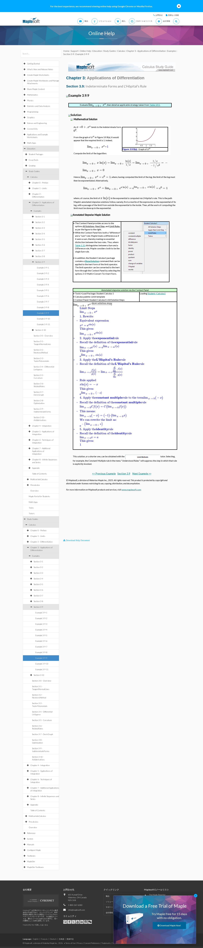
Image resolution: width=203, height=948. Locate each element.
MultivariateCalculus (39, 479)
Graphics (31, 117)
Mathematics (32, 95)
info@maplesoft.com (76, 910)
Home (66, 51)
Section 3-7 (40, 250)
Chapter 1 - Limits (39, 188)
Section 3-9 (40, 262)
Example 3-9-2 (43, 273)
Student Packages (36, 154)
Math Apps (31, 143)
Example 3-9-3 (43, 279)
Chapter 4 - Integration (41, 426)
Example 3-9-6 (43, 296)
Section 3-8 (40, 256)
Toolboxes (31, 856)
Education (31, 148)
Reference (31, 833)
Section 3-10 (40, 330)
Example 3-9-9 (43, 313)
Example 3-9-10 (43, 318)
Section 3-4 (40, 233)
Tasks (31, 508)
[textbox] (97, 105)
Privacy (80, 943)
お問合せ (159, 15)
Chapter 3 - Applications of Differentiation (146, 51)
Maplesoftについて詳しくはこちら (35, 925)
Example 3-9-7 (43, 301)
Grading (32, 165)
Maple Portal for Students (39, 496)
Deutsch (53, 939)
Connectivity (32, 129)
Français (44, 939)
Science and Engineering (37, 123)
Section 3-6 (40, 245)
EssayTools (33, 160)
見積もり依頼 (173, 15)
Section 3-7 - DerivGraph (42, 734)
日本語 (61, 939)
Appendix (35, 468)
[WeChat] (90, 922)
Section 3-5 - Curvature (42, 720)
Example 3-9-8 (43, 307)
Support (74, 51)
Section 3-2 (40, 222)
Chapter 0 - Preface (40, 182)
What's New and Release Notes (40, 69)
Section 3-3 (40, 228)
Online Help (85, 51)
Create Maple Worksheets (38, 75)
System (30, 839)
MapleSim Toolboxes (35, 867)
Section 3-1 (40, 216)
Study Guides (34, 171)
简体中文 (70, 939)
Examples (37, 211)
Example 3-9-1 (43, 267)
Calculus (34, 177)
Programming (32, 112)
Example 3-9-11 (43, 324)
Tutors (32, 513)
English (36, 939)
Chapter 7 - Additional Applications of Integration (41, 451)
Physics (30, 100)
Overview (34, 491)
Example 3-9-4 (43, 284)
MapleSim (31, 861)
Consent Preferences (92, 943)
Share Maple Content (36, 89)
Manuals (30, 844)
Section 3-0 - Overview (43, 335)
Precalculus (35, 485)
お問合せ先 (68, 889)
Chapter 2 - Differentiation (41, 542)
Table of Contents (39, 473)
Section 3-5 (40, 239)
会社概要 (27, 889)
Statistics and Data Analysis (38, 106)
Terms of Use (70, 943)
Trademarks (106, 943)
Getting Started (33, 63)
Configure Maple (34, 850)
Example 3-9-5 (43, 290)
